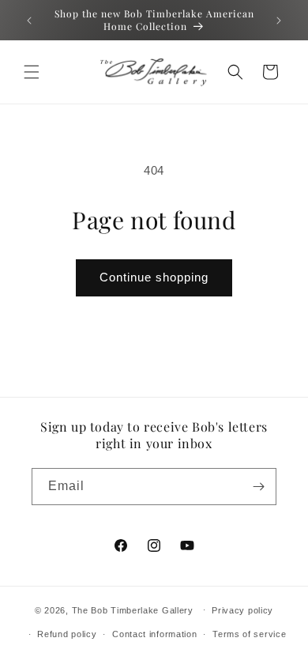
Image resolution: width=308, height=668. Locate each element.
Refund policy (66, 634)
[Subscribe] (258, 486)
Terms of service (249, 634)
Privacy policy (242, 610)
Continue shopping (154, 277)
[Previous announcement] (29, 20)
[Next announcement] (278, 20)
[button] (31, 72)
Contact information (154, 634)
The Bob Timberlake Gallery (132, 609)
